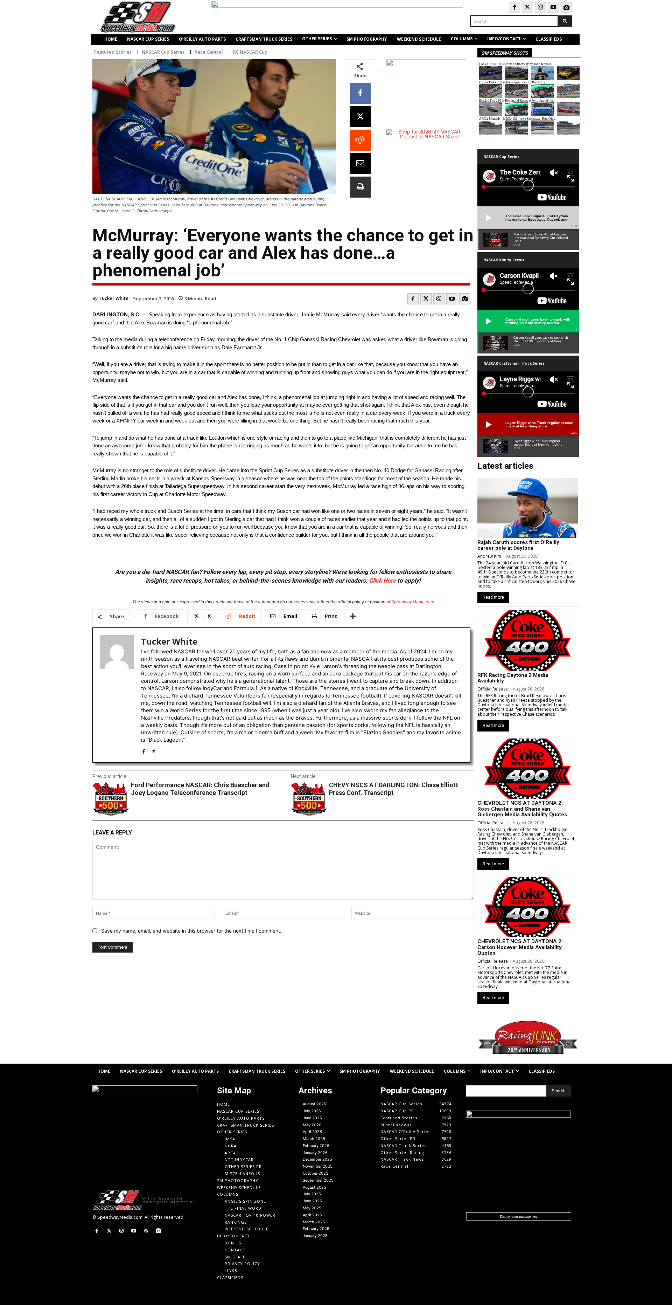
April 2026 (312, 1131)
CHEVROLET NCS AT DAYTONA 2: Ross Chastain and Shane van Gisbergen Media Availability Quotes (522, 809)
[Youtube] (553, 7)
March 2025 (314, 1222)
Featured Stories (113, 52)
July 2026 (312, 1110)
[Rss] (146, 1231)
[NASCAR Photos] (566, 7)
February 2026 (316, 1145)
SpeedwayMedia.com (412, 601)
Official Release (492, 689)
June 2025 (312, 1200)
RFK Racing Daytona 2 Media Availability (512, 678)
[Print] (360, 187)
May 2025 (312, 1208)
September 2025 (318, 1180)
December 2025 (317, 1159)
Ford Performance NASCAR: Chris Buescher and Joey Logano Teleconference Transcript (200, 788)
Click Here (382, 580)
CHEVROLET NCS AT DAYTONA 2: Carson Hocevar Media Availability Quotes (520, 947)
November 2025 (317, 1166)
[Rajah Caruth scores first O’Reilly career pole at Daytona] (527, 508)
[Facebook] (514, 7)
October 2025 (315, 1173)
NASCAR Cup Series (163, 52)
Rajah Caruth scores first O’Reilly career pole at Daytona (518, 545)
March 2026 (314, 1138)
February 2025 (316, 1228)
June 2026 (312, 1117)
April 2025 (312, 1215)
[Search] (565, 21)
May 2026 (312, 1124)
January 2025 (315, 1235)
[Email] (360, 163)
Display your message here (518, 1216)
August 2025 (314, 1187)
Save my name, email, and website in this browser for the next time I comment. (191, 931)
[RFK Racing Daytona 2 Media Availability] (527, 640)
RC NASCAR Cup (250, 52)
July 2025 (312, 1193)
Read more (493, 597)
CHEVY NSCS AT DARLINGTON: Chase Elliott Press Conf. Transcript (393, 788)
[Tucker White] (117, 695)
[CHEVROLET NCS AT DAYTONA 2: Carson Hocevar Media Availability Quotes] (527, 907)
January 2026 (315, 1152)
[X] (360, 116)
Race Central (209, 52)
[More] (352, 616)
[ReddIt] (360, 140)
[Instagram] (540, 7)
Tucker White (113, 298)
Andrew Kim (489, 556)
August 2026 (314, 1103)
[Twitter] (527, 7)
